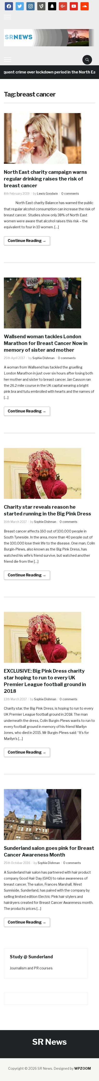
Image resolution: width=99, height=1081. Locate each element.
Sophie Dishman (43, 358)
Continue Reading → (27, 240)
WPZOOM (82, 1068)
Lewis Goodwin (47, 193)
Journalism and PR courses (31, 968)
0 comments (70, 193)
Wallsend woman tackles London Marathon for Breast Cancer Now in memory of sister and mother (45, 343)
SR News (49, 1042)
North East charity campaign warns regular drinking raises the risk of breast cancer (45, 178)
